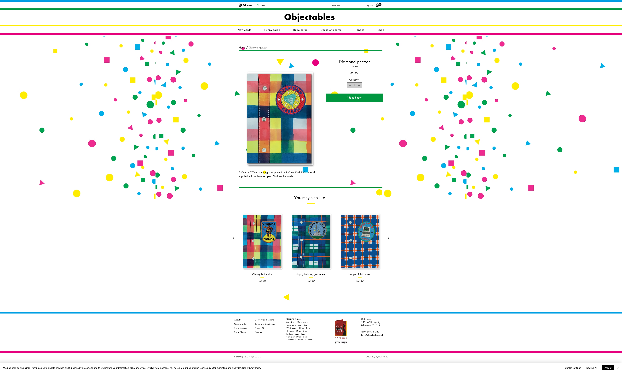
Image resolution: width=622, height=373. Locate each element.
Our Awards (240, 323)
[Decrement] (349, 85)
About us (238, 319)
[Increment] (359, 85)
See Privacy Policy (251, 367)
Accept (608, 367)
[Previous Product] (234, 238)
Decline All (591, 367)
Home (242, 47)
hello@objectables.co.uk (372, 334)
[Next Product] (388, 238)
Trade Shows (240, 332)
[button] (331, 30)
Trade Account (240, 328)
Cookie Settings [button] (573, 367)
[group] (311, 244)
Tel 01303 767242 (370, 330)
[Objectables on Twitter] (245, 5)
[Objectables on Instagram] (240, 5)
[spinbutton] (354, 85)
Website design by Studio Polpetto (377, 357)
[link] (378, 5)
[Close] (618, 367)
